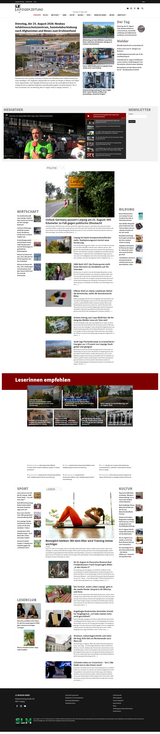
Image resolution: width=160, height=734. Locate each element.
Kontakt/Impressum (72, 695)
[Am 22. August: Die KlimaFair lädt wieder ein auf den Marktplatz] (139, 532)
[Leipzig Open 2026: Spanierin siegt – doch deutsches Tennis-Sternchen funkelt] (37, 534)
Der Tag (123, 22)
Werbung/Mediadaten (72, 700)
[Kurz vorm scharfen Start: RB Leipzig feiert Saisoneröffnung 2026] (37, 515)
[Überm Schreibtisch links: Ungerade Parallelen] (29, 638)
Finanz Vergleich (118, 700)
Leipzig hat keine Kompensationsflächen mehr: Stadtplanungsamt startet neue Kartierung (78, 477)
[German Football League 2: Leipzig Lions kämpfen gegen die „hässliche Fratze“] (37, 544)
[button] (48, 15)
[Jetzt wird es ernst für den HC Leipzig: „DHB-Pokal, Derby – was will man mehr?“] (37, 496)
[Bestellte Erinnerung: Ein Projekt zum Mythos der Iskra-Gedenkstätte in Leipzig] (139, 239)
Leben (64, 15)
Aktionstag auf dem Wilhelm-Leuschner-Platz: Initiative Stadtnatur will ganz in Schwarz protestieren (43, 467)
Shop (35, 1)
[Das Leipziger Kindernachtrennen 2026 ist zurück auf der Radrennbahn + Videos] (37, 524)
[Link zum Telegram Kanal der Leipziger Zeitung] (138, 8)
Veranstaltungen (100, 15)
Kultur (72, 15)
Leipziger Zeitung (19, 1)
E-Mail (131, 114)
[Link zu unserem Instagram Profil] (131, 8)
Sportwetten (117, 703)
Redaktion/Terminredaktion (74, 698)
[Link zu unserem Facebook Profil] (134, 8)
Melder (111, 15)
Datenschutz (117, 711)
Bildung (80, 15)
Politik (45, 15)
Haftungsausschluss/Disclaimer (123, 708)
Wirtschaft (55, 15)
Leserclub (26, 600)
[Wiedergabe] (44, 136)
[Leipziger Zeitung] (29, 8)
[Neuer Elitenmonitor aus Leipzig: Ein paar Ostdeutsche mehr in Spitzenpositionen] (139, 217)
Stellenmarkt (29, 1)
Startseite (37, 15)
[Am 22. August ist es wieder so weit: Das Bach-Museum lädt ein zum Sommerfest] (139, 541)
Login (143, 1)
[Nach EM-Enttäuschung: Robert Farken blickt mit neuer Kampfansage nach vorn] (37, 506)
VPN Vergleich (117, 698)
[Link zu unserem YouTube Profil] (127, 8)
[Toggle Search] (142, 8)
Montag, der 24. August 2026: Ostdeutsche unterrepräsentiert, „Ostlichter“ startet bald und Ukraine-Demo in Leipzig (115, 467)
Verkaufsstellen (70, 703)
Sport (88, 15)
